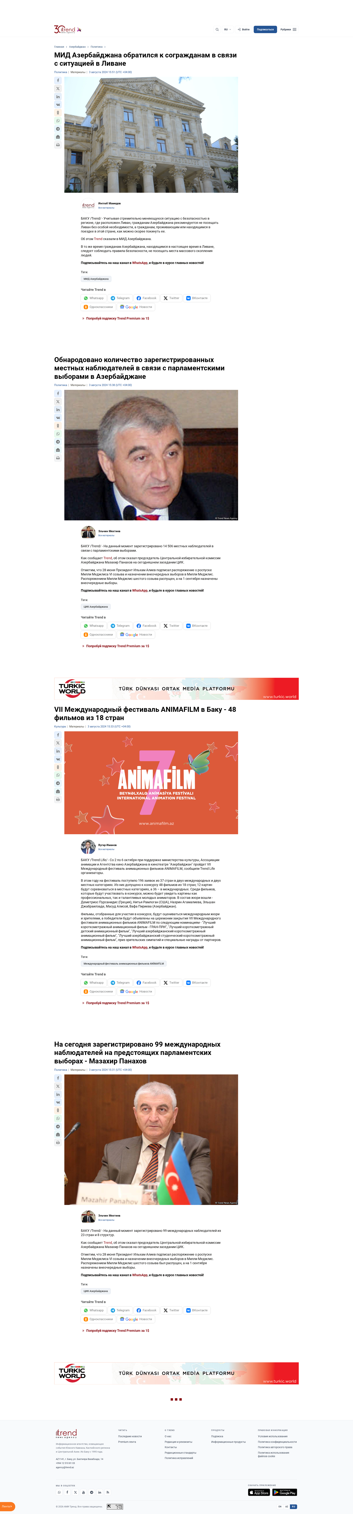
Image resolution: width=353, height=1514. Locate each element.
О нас (168, 1436)
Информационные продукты (228, 1441)
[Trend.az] (67, 29)
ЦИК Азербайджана (96, 606)
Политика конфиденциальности (277, 1441)
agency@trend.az (65, 1467)
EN (280, 1506)
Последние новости (130, 1436)
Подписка (217, 1436)
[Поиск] (217, 29)
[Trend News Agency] (66, 1433)
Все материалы (106, 208)
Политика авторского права (275, 1447)
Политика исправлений (179, 1458)
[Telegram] (91, 1492)
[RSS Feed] (107, 1492)
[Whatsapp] (59, 1492)
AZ (286, 1506)
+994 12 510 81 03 (65, 1463)
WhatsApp (139, 263)
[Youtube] (83, 1492)
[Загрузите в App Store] (259, 1492)
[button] (57, 80)
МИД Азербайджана (96, 278)
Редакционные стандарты (180, 1452)
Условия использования (273, 1436)
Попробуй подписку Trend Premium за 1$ (117, 318)
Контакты (171, 1447)
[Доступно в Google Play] (284, 1492)
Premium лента (127, 1441)
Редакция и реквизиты (178, 1441)
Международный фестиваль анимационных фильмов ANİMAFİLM (124, 963)
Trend (98, 239)
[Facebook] (67, 1492)
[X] (75, 1492)
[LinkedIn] (99, 1492)
